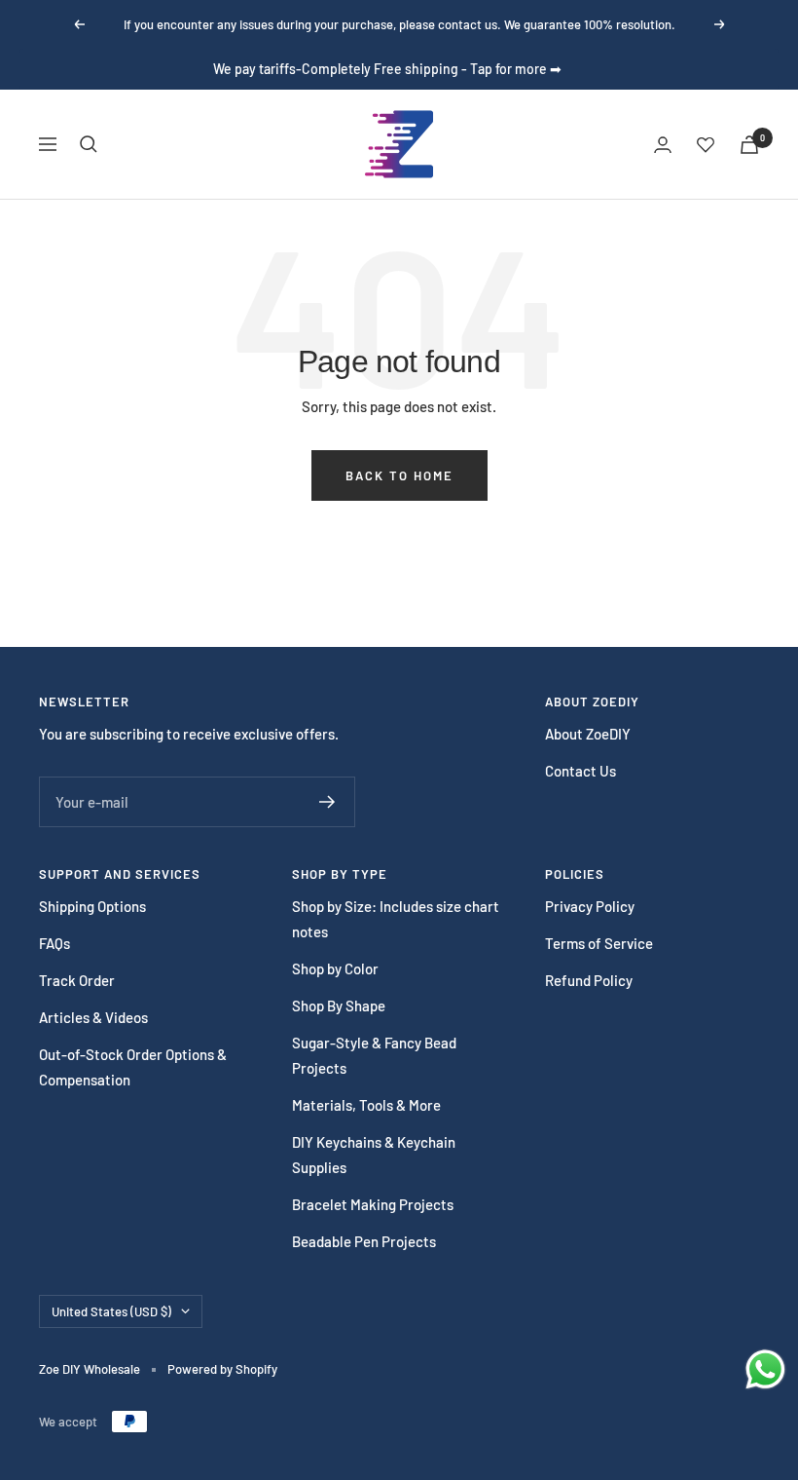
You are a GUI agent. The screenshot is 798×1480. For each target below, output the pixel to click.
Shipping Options (92, 906)
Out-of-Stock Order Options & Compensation (133, 1066)
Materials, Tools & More (366, 1105)
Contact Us (580, 770)
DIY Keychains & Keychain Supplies (373, 1154)
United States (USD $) (111, 1311)
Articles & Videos (93, 1017)
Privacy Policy (590, 906)
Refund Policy (589, 980)
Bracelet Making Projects (372, 1204)
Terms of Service (599, 943)
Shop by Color (335, 968)
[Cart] (749, 144)
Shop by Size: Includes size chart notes (395, 918)
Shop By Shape (338, 1005)
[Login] (662, 144)
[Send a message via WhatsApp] (765, 1369)
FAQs (54, 943)
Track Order (77, 980)
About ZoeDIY (588, 733)
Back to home (399, 475)
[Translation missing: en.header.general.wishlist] (705, 144)
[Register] (327, 802)
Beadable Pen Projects (364, 1241)
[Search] (88, 144)
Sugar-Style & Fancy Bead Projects (374, 1055)
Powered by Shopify (222, 1369)
